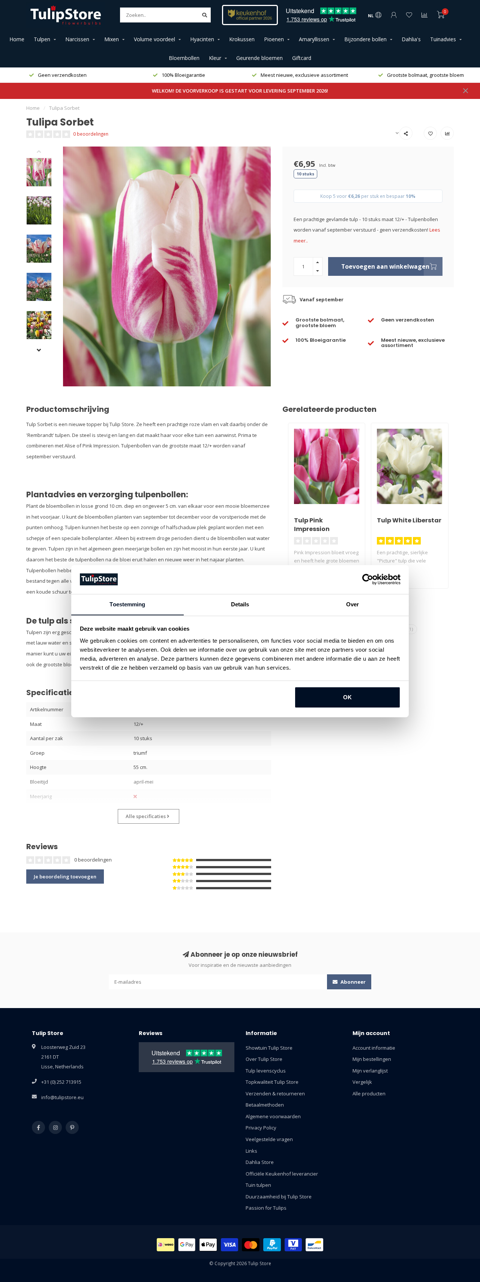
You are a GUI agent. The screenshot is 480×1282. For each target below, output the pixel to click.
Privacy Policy (261, 1127)
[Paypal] (272, 1244)
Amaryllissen (314, 39)
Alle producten (369, 1093)
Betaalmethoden (265, 1104)
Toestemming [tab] (127, 604)
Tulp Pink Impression (312, 524)
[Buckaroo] (293, 1244)
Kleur (215, 57)
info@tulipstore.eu (62, 1097)
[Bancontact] (314, 1244)
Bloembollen (184, 57)
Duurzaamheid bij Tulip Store (279, 1196)
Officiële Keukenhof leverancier (282, 1173)
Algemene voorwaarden (273, 1116)
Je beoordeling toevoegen (65, 876)
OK (347, 697)
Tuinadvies (443, 39)
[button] (44, 152)
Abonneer (352, 981)
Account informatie (373, 1047)
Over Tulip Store (264, 1059)
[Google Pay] (187, 1244)
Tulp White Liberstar (409, 520)
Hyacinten (202, 39)
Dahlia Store (260, 1162)
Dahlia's (411, 39)
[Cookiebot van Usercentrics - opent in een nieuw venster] (367, 579)
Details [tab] (240, 604)
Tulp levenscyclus (266, 1070)
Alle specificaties (146, 816)
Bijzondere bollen (365, 39)
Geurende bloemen (259, 57)
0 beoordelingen (90, 134)
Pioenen (274, 39)
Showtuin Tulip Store (269, 1047)
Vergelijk (362, 1082)
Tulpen (42, 39)
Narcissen (77, 39)
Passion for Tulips (266, 1207)
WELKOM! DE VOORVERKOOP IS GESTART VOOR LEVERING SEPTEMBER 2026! (240, 90)
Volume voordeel (154, 39)
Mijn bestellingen (371, 1059)
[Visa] (229, 1244)
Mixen (111, 39)
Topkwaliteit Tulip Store (272, 1082)
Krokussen (242, 39)
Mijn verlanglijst (370, 1070)
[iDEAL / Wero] (165, 1244)
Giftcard (301, 57)
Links (251, 1150)
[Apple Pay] (208, 1244)
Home (16, 39)
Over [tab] (352, 604)
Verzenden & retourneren (275, 1093)
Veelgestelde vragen (269, 1139)
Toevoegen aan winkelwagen (385, 266)
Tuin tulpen (258, 1185)
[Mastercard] (251, 1244)
